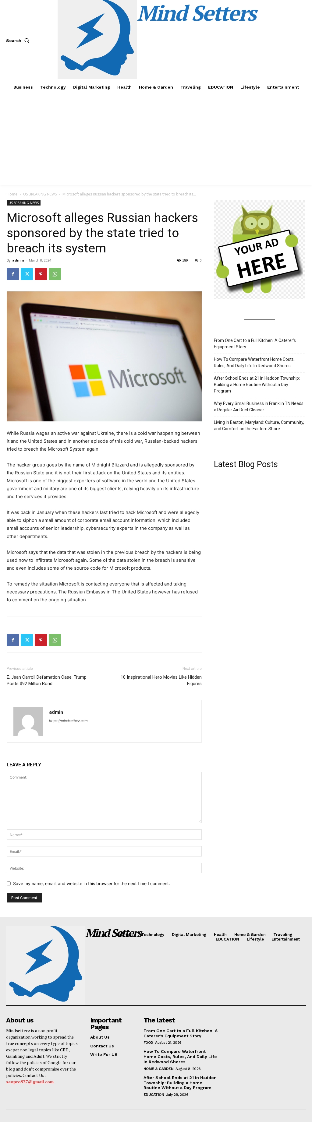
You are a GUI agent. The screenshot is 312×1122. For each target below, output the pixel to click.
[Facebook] (13, 274)
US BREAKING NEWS (40, 194)
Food (148, 1042)
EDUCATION (154, 1094)
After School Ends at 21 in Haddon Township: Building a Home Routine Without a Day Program (257, 384)
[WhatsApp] (55, 274)
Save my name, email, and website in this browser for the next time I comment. (91, 883)
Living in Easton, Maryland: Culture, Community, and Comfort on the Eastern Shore (259, 425)
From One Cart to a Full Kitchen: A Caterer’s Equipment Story (255, 343)
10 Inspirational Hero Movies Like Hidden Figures (161, 680)
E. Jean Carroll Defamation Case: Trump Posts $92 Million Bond (47, 680)
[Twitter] (27, 274)
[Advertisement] (156, 139)
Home (12, 194)
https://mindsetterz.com (68, 721)
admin (18, 260)
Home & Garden (159, 1069)
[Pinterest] (41, 274)
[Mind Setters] (40, 965)
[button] (19, 40)
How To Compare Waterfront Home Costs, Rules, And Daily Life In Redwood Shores (254, 362)
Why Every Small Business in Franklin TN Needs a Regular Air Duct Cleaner (258, 406)
